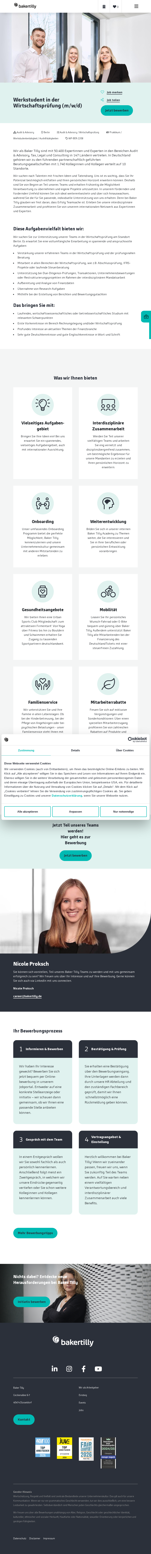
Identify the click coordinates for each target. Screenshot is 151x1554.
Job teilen (113, 100)
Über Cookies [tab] (125, 750)
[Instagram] (69, 1368)
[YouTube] (98, 1368)
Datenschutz (19, 1538)
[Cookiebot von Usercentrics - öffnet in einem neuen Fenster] (131, 739)
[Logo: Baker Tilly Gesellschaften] (73, 1341)
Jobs (81, 1410)
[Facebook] (83, 1368)
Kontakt (24, 1419)
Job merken (114, 92)
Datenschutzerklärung (67, 795)
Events (82, 1402)
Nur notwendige (123, 811)
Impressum (49, 1538)
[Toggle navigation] (136, 6)
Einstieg (83, 1395)
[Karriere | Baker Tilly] (25, 6)
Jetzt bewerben (117, 110)
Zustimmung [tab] (26, 750)
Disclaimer (34, 1538)
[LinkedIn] (54, 1368)
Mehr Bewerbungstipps (35, 1233)
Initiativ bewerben (32, 1302)
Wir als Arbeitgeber (89, 1387)
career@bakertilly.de (27, 996)
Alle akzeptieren (27, 811)
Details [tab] (75, 750)
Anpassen (75, 811)
